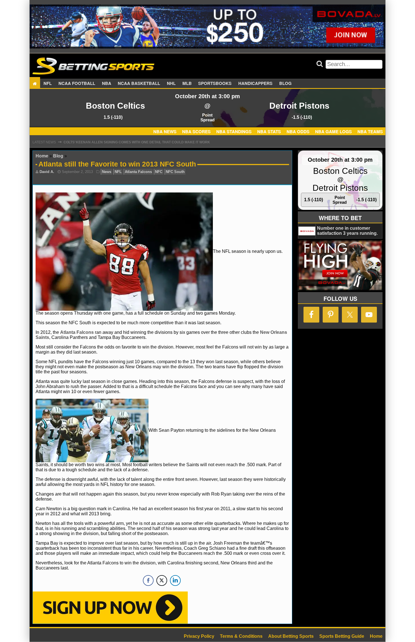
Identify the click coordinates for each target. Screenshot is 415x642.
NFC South (175, 172)
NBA (106, 83)
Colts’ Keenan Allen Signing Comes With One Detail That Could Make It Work (137, 142)
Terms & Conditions (241, 636)
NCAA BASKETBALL (139, 83)
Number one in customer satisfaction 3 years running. (347, 231)
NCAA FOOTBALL (76, 83)
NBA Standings (234, 131)
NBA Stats (269, 131)
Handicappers (255, 83)
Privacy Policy (199, 636)
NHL (171, 83)
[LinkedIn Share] (175, 580)
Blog (285, 83)
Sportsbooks (214, 83)
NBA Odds (298, 131)
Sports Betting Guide (341, 636)
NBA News (164, 131)
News (106, 172)
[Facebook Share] (148, 580)
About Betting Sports (291, 636)
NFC (158, 172)
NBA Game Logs (333, 131)
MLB (187, 83)
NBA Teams (370, 131)
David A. (47, 172)
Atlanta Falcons (138, 172)
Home (42, 156)
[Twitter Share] (161, 580)
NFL (47, 83)
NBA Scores (196, 131)
